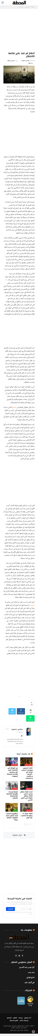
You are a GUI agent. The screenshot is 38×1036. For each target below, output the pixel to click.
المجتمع (15, 810)
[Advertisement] (19, 30)
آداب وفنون (29, 789)
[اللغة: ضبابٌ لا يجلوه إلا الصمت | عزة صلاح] (26, 807)
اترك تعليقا (17, 835)
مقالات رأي (14, 789)
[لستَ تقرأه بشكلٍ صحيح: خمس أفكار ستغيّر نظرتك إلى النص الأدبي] (26, 785)
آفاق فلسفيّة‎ (14, 1020)
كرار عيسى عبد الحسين (27, 967)
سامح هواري (31, 978)
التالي (26, 824)
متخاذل (32, 605)
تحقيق (15, 407)
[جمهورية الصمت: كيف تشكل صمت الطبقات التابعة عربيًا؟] (11, 807)
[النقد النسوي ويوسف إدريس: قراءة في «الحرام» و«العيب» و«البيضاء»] (26, 761)
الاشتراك (10, 909)
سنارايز (13, 1028)
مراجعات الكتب (28, 765)
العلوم (15, 1018)
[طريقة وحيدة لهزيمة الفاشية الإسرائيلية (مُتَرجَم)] (11, 785)
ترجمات (20, 1018)
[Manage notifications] (33, 1031)
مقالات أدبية (14, 765)
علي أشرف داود (30, 983)
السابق (30, 824)
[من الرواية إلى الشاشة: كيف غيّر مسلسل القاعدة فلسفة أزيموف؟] (11, 761)
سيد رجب (31, 972)
